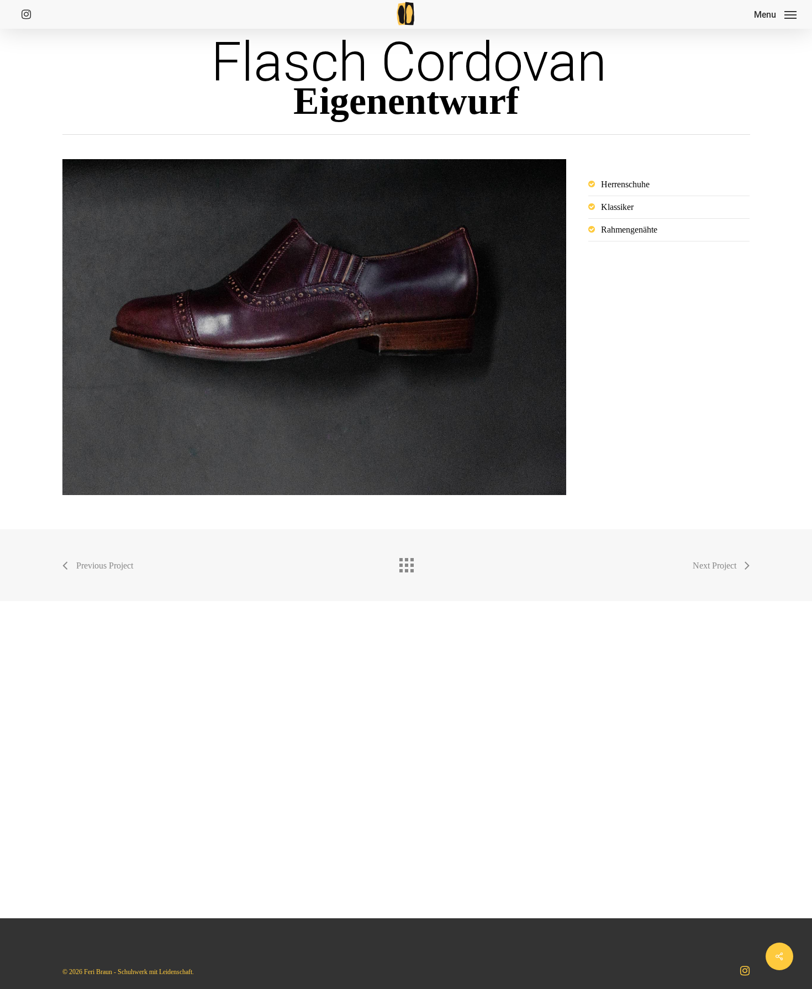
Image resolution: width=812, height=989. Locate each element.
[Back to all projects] (406, 562)
